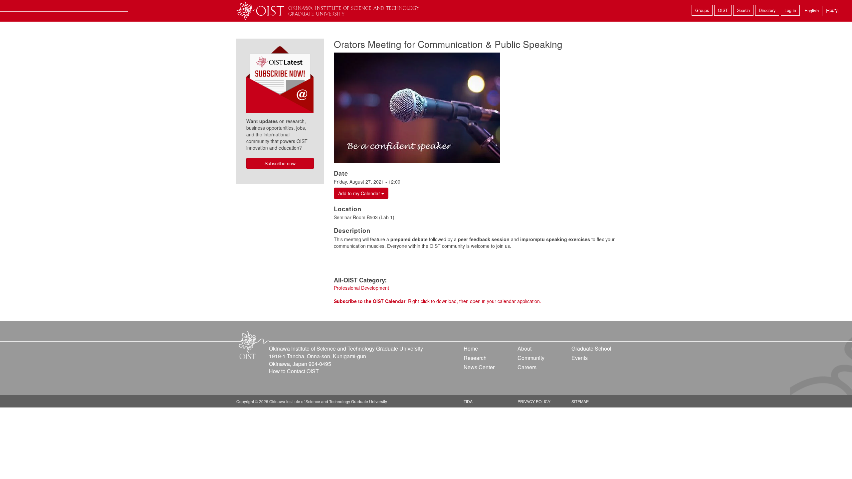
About (525, 348)
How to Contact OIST (294, 371)
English (811, 10)
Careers (527, 367)
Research (475, 358)
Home (471, 348)
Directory (767, 10)
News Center (479, 367)
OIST (723, 10)
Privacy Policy (534, 401)
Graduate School (591, 348)
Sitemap (580, 401)
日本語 (832, 10)
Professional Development (361, 287)
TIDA (468, 401)
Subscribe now (280, 163)
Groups (702, 10)
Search (743, 10)
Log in (790, 10)
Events (579, 358)
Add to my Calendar (359, 193)
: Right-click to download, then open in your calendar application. (437, 301)
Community (531, 358)
